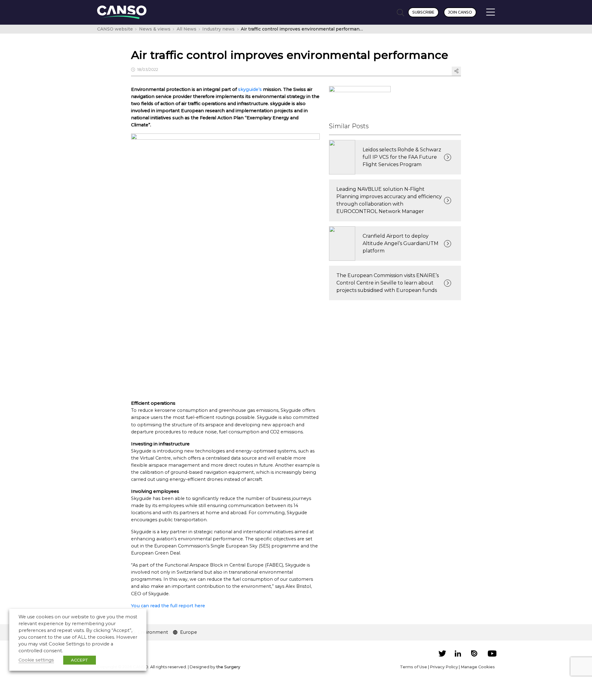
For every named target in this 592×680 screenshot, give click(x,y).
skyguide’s (250, 89)
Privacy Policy (444, 666)
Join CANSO (460, 12)
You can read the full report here (168, 605)
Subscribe (423, 12)
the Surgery (228, 666)
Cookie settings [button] (36, 660)
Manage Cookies (478, 666)
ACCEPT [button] (79, 659)
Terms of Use (413, 666)
